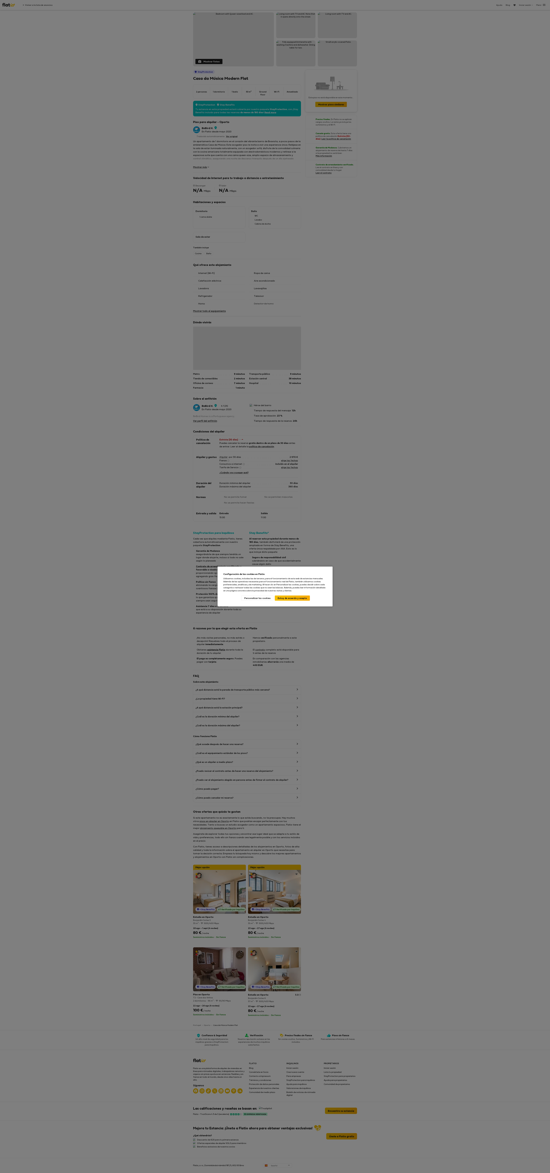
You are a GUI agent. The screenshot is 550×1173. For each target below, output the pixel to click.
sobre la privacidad (255, 590)
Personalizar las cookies (257, 598)
